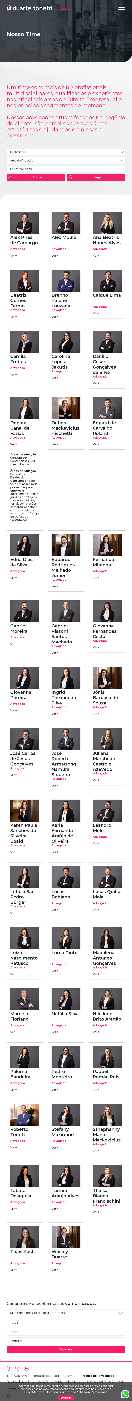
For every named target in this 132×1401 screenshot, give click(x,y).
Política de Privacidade (92, 1392)
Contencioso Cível (22, 461)
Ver (13, 255)
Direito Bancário (21, 464)
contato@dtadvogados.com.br (54, 1375)
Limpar (98, 177)
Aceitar (66, 1397)
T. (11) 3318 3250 (17, 1375)
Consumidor (18, 457)
